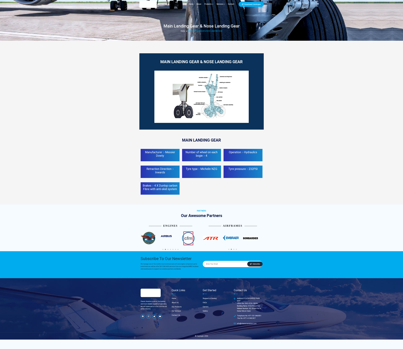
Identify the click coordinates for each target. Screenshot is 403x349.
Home (191, 4)
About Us (175, 303)
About (198, 4)
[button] (163, 249)
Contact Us (176, 315)
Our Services (176, 311)
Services (220, 4)
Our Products (177, 307)
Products (208, 4)
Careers (205, 307)
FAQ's (205, 303)
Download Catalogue (252, 4)
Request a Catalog (210, 298)
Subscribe (256, 264)
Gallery (205, 311)
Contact (231, 4)
